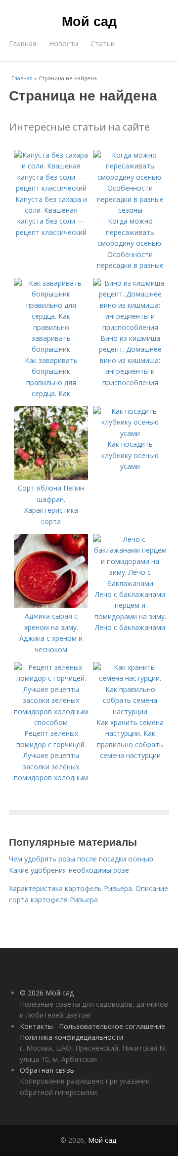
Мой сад (89, 20)
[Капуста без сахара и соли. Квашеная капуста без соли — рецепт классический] (51, 188)
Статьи (102, 43)
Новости (63, 43)
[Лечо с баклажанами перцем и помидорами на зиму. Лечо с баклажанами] (130, 583)
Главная (23, 43)
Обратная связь (47, 1070)
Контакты (36, 1026)
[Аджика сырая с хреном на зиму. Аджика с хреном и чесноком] (51, 605)
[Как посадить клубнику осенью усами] (130, 433)
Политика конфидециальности (71, 1037)
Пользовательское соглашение (112, 1026)
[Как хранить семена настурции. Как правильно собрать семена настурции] (130, 711)
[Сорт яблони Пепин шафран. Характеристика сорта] (51, 477)
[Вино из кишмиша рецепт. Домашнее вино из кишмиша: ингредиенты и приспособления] (130, 327)
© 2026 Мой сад (47, 992)
